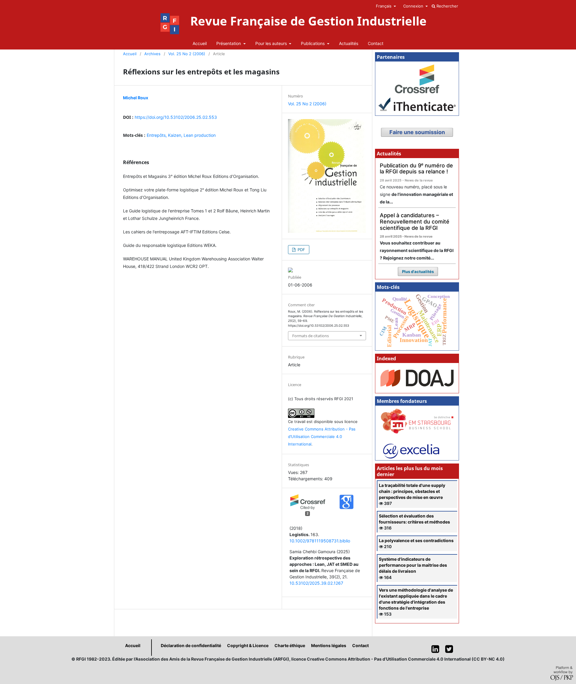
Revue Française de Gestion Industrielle (308, 21)
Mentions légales (328, 645)
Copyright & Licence (247, 645)
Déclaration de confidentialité (191, 645)
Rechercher (446, 6)
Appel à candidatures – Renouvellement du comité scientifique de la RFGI (414, 221)
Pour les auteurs (271, 43)
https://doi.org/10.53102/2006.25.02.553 (176, 117)
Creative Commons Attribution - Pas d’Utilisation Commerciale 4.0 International (322, 436)
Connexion (413, 6)
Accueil (200, 43)
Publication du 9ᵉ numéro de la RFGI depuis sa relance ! (416, 168)
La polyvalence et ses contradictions (416, 540)
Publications (313, 43)
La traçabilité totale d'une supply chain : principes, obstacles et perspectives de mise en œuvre (412, 491)
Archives (152, 53)
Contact (375, 43)
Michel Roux (135, 97)
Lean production (200, 135)
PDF (300, 249)
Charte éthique (289, 645)
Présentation (229, 43)
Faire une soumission (417, 132)
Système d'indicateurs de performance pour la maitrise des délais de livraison (413, 565)
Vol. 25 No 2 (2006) (186, 53)
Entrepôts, (157, 135)
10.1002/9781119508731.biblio (320, 540)
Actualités (348, 43)
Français (384, 6)
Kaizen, (176, 135)
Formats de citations (310, 335)
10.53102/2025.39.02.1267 (316, 583)
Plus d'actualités (418, 271)
